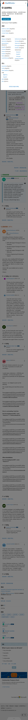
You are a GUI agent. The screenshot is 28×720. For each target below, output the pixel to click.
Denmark (4, 41)
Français (18, 56)
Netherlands (18, 39)
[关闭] (26, 3)
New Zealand (5, 70)
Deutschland (5, 43)
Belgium (4, 39)
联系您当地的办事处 (14, 86)
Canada (4, 31)
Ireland (4, 53)
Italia (3, 56)
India (3, 68)
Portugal (17, 45)
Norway (17, 41)
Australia (4, 66)
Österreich (17, 43)
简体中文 (5, 75)
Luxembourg (5, 58)
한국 (3, 81)
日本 (3, 79)
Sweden (17, 47)
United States (5, 33)
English (18, 54)
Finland (4, 49)
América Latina (5, 28)
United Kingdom (19, 58)
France (3, 51)
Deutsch (18, 52)
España (4, 47)
